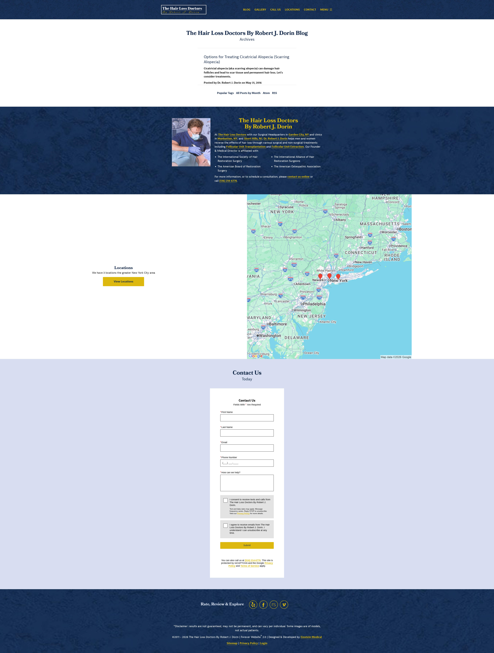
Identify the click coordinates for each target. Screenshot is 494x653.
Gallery (260, 9)
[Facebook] (263, 605)
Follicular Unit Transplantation (246, 146)
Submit (247, 545)
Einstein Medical (311, 637)
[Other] (253, 605)
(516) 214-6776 (253, 560)
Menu (324, 9)
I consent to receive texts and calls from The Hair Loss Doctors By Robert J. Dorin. (250, 506)
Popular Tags (225, 93)
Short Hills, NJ (253, 138)
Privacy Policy (243, 513)
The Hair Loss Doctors (232, 134)
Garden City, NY (299, 134)
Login (263, 643)
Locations (292, 9)
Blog (246, 9)
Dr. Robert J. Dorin (276, 138)
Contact (310, 9)
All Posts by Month (248, 93)
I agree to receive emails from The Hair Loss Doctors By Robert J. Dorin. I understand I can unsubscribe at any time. (250, 528)
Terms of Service (249, 566)
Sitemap (232, 643)
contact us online (298, 176)
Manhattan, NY (227, 138)
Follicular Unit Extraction (288, 146)
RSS (274, 93)
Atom (266, 93)
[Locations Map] (329, 276)
